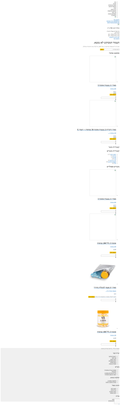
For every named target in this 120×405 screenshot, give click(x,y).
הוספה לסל (112, 94)
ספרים (114, 157)
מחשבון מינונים (112, 6)
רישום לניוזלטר (112, 356)
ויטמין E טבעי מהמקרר (110, 374)
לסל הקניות (116, 37)
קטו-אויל (114, 371)
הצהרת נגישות (112, 363)
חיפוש (102, 49)
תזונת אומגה (113, 393)
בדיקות (114, 156)
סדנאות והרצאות (112, 11)
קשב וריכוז (113, 388)
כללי (115, 163)
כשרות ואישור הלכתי (111, 382)
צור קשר (114, 12)
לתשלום (111, 37)
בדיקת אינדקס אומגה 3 (110, 373)
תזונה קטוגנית (112, 391)
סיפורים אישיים (112, 5)
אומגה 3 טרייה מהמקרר (110, 370)
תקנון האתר (113, 359)
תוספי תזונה (113, 154)
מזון (115, 159)
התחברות (113, 15)
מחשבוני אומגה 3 (112, 380)
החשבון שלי (116, 19)
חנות (115, 8)
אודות (114, 3)
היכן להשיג (113, 9)
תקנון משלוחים (112, 361)
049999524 (116, 21)
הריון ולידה (113, 390)
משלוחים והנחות (112, 13)
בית (115, 2)
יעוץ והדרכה (113, 160)
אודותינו (114, 399)
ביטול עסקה (113, 362)
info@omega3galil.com (113, 22)
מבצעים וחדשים (112, 161)
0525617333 (110, 21)
